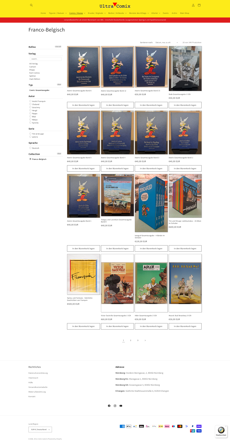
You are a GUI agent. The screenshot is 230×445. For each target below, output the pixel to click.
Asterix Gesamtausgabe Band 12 (113, 91)
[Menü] (225, 426)
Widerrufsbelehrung (37, 392)
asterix (35, 137)
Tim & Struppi (38, 134)
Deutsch (35, 148)
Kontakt (31, 396)
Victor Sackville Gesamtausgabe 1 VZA (116, 316)
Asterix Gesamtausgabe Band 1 (79, 221)
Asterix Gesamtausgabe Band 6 (79, 91)
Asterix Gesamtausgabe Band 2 (181, 158)
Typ (31, 84)
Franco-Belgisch (39, 159)
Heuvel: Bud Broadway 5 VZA (180, 316)
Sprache (33, 142)
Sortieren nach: (146, 42)
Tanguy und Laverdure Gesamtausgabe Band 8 (116, 221)
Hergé (34, 110)
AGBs (30, 382)
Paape (34, 113)
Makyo (35, 119)
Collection (34, 154)
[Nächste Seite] (145, 340)
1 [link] (123, 340)
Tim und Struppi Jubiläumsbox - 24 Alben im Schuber (185, 222)
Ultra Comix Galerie (41, 439)
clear (59, 84)
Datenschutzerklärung (38, 373)
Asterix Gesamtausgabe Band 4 (113, 158)
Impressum (33, 377)
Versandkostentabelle (38, 387)
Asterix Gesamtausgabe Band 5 (79, 158)
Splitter (32, 76)
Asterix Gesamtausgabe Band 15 (147, 91)
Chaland (35, 104)
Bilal (34, 116)
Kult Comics (34, 73)
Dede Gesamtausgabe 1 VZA (180, 94)
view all (58, 46)
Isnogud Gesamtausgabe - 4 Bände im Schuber (150, 237)
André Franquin (39, 101)
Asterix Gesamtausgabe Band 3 (147, 158)
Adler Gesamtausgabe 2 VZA (146, 316)
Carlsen (32, 66)
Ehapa (32, 70)
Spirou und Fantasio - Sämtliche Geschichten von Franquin (80, 299)
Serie (31, 128)
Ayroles (35, 123)
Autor (32, 96)
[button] (31, 5)
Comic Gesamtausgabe (39, 90)
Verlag (32, 53)
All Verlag (33, 63)
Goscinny (36, 107)
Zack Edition (34, 79)
